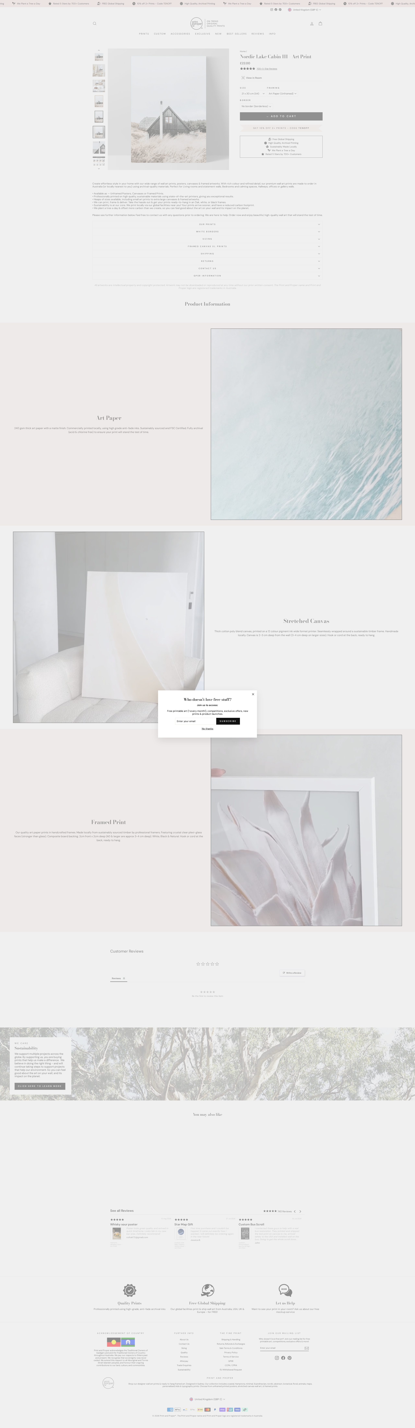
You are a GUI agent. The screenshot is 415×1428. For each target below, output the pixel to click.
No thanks (207, 728)
